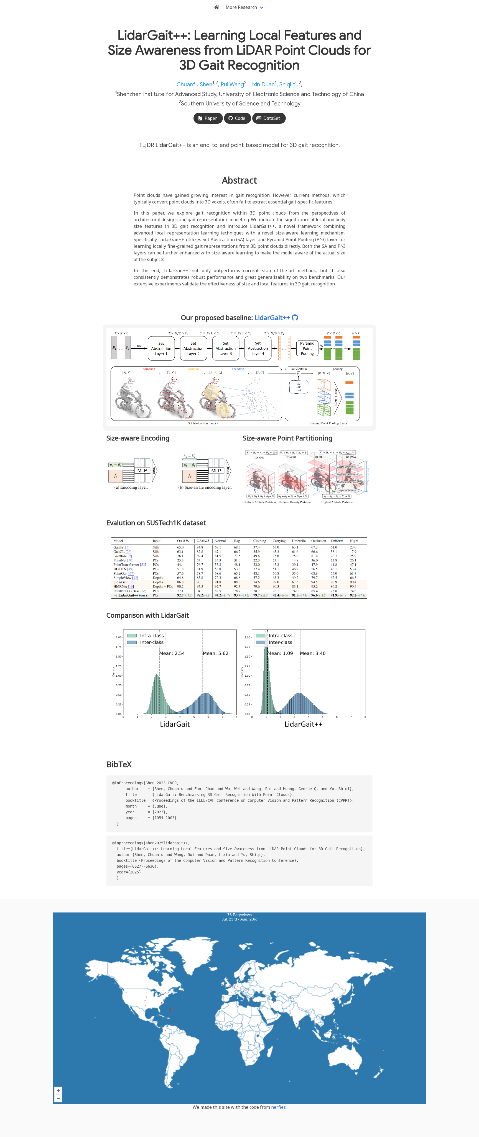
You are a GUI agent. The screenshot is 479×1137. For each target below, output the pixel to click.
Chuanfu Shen (194, 84)
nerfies (278, 1107)
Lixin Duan (262, 84)
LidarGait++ (273, 317)
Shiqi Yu (289, 84)
